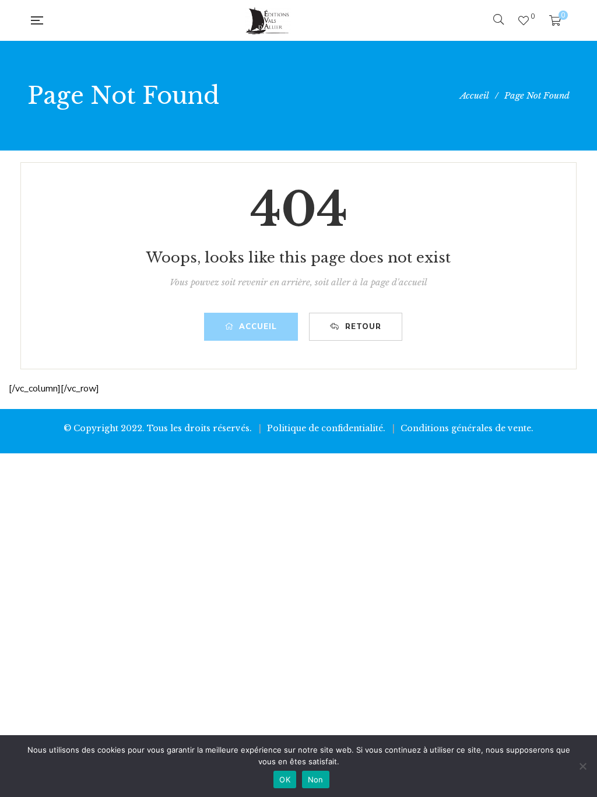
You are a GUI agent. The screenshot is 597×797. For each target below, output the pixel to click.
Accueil (258, 326)
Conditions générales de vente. (467, 428)
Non (316, 779)
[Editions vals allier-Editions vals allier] (268, 20)
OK (284, 779)
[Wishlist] (523, 20)
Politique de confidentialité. (326, 428)
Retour (363, 326)
